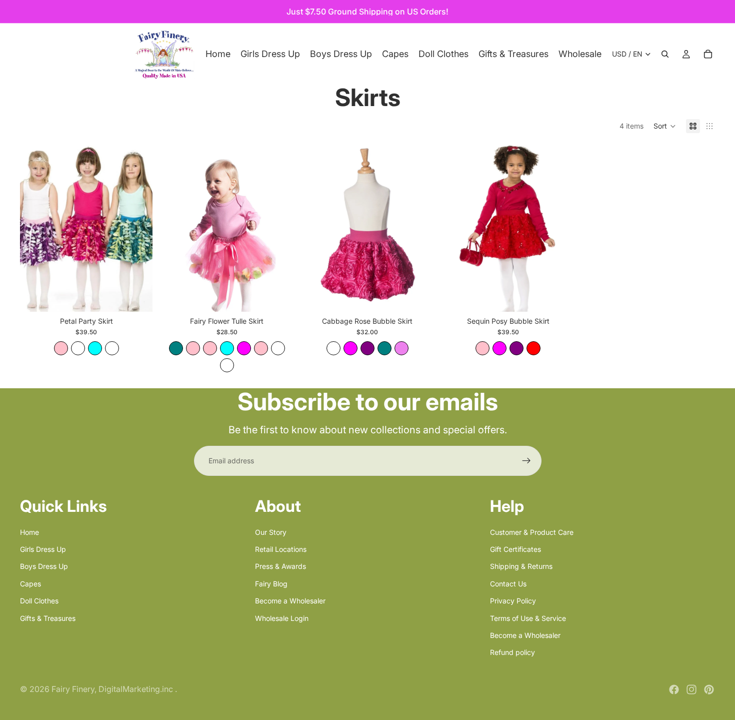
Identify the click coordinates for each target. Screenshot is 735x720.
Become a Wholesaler (290, 600)
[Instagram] (692, 689)
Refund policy (512, 652)
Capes (30, 583)
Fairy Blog (271, 583)
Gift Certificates (515, 549)
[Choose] (137, 296)
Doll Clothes (39, 600)
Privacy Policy (513, 600)
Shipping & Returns (521, 566)
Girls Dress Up (43, 549)
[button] (665, 126)
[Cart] (708, 54)
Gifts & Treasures (48, 617)
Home (29, 531)
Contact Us (508, 583)
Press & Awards (280, 566)
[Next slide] (137, 229)
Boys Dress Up (44, 566)
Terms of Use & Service (528, 617)
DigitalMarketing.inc (136, 689)
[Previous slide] (35, 229)
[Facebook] (674, 689)
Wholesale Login (281, 617)
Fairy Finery (73, 689)
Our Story (270, 531)
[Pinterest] (709, 689)
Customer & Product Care (532, 531)
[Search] (665, 54)
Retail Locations (280, 549)
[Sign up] (526, 460)
